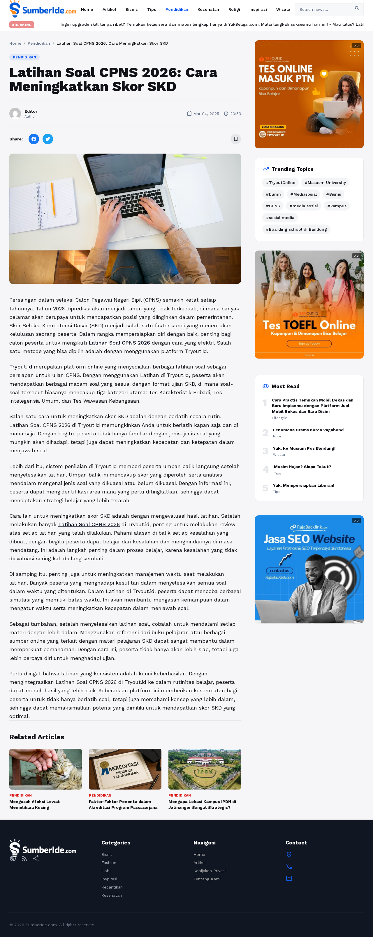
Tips (151, 9)
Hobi (105, 870)
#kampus (336, 206)
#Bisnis (333, 194)
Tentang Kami (207, 879)
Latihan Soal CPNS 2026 (119, 343)
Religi (234, 9)
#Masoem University (325, 182)
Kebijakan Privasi (209, 870)
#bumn (273, 194)
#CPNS (273, 206)
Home (87, 9)
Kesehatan (208, 9)
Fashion (108, 862)
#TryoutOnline (280, 182)
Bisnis (132, 9)
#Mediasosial (303, 194)
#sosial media (280, 217)
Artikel (109, 9)
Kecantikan (112, 887)
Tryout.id (20, 367)
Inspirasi (258, 9)
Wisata (283, 9)
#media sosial (303, 206)
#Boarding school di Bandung (296, 229)
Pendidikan (177, 9)
